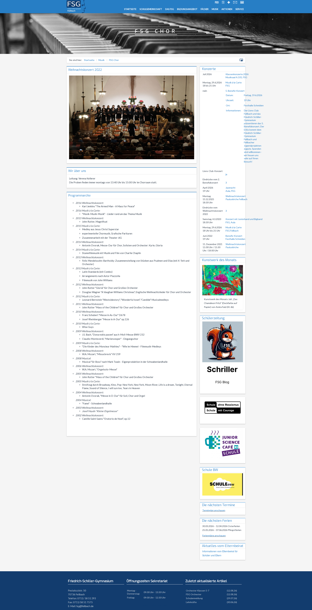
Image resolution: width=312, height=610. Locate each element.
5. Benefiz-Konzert (245, 126)
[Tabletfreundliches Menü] (241, 60)
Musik (215, 9)
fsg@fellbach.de (84, 606)
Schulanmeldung (194, 598)
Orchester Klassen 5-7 (197, 590)
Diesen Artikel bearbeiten (155, 605)
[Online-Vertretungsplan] (242, 2)
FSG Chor (114, 60)
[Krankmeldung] (229, 2)
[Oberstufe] (217, 2)
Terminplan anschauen (213, 510)
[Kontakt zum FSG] (235, 2)
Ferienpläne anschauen (214, 535)
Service (239, 9)
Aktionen (226, 9)
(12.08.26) (232, 590)
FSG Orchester (193, 594)
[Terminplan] (223, 2)
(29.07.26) (232, 598)
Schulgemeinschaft (151, 9)
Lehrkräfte (191, 602)
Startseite (130, 9)
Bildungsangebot (187, 9)
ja (226, 174)
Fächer (204, 9)
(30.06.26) (232, 602)
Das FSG (169, 9)
